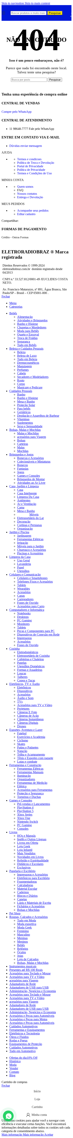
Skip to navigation (13, 3)
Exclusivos (24, 867)
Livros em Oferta (27, 842)
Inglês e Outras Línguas (31, 839)
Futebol (21, 733)
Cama (20, 507)
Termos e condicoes (29, 159)
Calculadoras (25, 885)
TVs (20, 701)
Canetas (22, 899)
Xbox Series (24, 814)
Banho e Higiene (27, 324)
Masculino (23, 934)
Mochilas (22, 451)
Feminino (23, 931)
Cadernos (23, 892)
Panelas (21, 662)
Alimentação (25, 316)
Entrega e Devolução (30, 197)
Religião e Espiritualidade (33, 860)
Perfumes (23, 369)
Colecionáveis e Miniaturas (33, 461)
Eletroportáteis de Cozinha (33, 655)
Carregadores (25, 599)
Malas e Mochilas (28, 433)
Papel (20, 567)
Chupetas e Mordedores (31, 327)
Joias (20, 955)
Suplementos (25, 422)
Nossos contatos (27, 193)
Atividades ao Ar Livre (31, 482)
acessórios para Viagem (31, 436)
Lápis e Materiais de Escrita (34, 902)
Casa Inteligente (27, 493)
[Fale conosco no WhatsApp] (8, 1116)
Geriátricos (24, 412)
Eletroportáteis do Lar (30, 518)
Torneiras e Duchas (29, 797)
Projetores (23, 708)
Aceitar (48, 1134)
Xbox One (23, 818)
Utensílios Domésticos (31, 666)
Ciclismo (22, 740)
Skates (21, 744)
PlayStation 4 (25, 807)
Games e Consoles (28, 475)
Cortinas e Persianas (29, 525)
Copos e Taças (26, 680)
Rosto (20, 380)
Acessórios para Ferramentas (34, 789)
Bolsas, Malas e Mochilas (32, 962)
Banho (21, 394)
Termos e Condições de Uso (34, 173)
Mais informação (23, 1134)
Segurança (23, 341)
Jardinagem (24, 535)
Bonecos (22, 465)
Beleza (21, 352)
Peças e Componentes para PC (36, 631)
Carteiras (22, 444)
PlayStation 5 (25, 811)
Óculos (21, 952)
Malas (21, 447)
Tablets (21, 585)
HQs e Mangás (26, 835)
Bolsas (21, 440)
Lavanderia (24, 564)
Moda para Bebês (28, 331)
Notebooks (24, 613)
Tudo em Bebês (26, 345)
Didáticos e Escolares (30, 864)
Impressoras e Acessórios (32, 874)
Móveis (34, 514)
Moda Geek (24, 927)
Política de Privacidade (31, 169)
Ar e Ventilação (26, 504)
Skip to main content (37, 3)
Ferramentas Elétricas (30, 539)
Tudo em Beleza (27, 359)
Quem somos (25, 186)
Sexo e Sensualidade (29, 426)
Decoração (23, 521)
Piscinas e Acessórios (30, 553)
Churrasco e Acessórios (31, 549)
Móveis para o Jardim (30, 546)
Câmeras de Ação (28, 715)
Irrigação (22, 542)
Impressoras (24, 638)
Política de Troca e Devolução (35, 162)
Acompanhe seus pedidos (32, 210)
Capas (21, 595)
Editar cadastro (26, 214)
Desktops (23, 617)
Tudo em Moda (26, 920)
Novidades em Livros (30, 857)
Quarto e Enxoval (28, 334)
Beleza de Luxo (27, 355)
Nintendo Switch (27, 821)
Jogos (20, 472)
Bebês (21, 945)
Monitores (23, 624)
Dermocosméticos (28, 362)
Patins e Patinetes (27, 747)
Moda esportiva (26, 924)
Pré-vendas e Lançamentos (33, 804)
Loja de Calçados (28, 959)
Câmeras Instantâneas (30, 719)
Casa (20, 489)
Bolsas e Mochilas (28, 909)
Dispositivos (24, 691)
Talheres (22, 677)
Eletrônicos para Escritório (33, 878)
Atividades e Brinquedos (32, 320)
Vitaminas (23, 419)
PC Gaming (24, 620)
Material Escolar (27, 888)
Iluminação (24, 775)
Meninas (22, 938)
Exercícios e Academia (31, 737)
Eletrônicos (24, 687)
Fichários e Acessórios (31, 906)
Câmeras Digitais (27, 722)
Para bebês (23, 408)
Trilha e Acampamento (31, 754)
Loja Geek (23, 846)
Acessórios (24, 592)
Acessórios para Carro (30, 606)
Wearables (23, 588)
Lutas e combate (27, 761)
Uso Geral (23, 560)
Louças (21, 673)
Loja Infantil (24, 849)
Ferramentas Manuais (30, 772)
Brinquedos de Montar (31, 479)
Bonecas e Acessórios (30, 458)
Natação (22, 751)
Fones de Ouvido (27, 602)
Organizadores (26, 779)
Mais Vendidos (26, 853)
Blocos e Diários (27, 895)
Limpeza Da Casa (28, 497)
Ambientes (23, 500)
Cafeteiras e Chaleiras (30, 659)
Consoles (22, 828)
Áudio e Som (25, 698)
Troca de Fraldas (27, 338)
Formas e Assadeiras (29, 669)
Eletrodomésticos (27, 652)
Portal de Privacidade (30, 166)
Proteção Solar (26, 405)
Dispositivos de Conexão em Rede (38, 634)
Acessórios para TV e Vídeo (34, 705)
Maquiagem (24, 366)
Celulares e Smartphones (32, 578)
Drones (21, 726)
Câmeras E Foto (27, 712)
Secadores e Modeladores (32, 376)
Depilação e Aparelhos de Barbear (38, 415)
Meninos (22, 941)
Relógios (22, 948)
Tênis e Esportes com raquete (35, 758)
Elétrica (21, 786)
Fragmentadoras (27, 881)
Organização (25, 528)
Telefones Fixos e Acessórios (35, 581)
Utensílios (23, 571)
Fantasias (22, 468)
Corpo (21, 384)
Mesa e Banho (26, 401)
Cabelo (21, 373)
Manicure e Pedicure (29, 387)
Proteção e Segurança (30, 793)
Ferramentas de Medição (32, 782)
